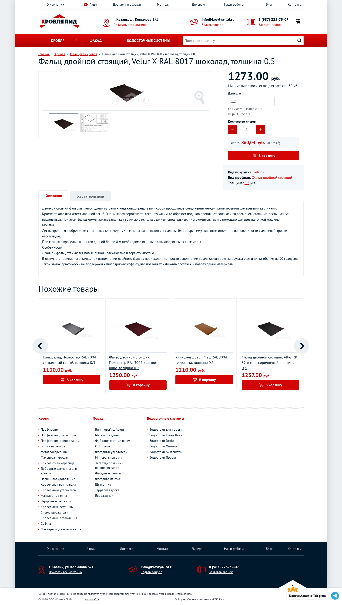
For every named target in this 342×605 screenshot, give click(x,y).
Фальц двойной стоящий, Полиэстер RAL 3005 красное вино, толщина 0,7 (133, 362)
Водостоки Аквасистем (165, 452)
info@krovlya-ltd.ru (218, 19)
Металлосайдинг (107, 435)
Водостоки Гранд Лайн (165, 435)
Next (301, 346)
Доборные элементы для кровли (59, 470)
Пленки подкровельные (58, 479)
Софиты (46, 523)
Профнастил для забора (58, 435)
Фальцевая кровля (54, 457)
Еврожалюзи (104, 495)
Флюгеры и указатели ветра (61, 529)
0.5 (247, 182)
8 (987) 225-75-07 (273, 19)
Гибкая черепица (53, 446)
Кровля (57, 40)
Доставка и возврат (127, 4)
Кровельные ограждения (59, 518)
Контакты (295, 4)
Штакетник (103, 484)
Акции (94, 4)
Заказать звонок (270, 25)
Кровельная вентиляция (58, 484)
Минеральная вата (108, 457)
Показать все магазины (130, 25)
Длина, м (234, 93)
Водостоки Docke (161, 441)
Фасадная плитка (107, 479)
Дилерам (198, 4)
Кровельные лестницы (57, 507)
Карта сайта (92, 599)
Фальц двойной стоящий (272, 177)
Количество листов (242, 121)
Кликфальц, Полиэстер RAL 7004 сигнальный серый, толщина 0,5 (69, 360)
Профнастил (50, 429)
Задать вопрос (212, 25)
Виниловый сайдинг (109, 429)
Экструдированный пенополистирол (109, 465)
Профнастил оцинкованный (61, 441)
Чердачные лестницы (56, 501)
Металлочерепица (54, 452)
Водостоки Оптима (163, 446)
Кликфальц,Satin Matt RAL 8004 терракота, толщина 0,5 (201, 360)
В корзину (266, 155)
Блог (269, 4)
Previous (40, 346)
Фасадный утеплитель (111, 452)
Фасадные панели (108, 473)
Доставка (126, 549)
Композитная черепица (57, 463)
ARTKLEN (216, 599)
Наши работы (234, 4)
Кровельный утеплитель (58, 490)
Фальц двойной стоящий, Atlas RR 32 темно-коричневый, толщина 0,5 (269, 362)
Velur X (259, 172)
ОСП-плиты (103, 446)
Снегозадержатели (54, 512)
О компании (55, 4)
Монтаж (162, 4)
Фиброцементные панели (113, 441)
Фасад (96, 40)
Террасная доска (107, 490)
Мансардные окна (54, 495)
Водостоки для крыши (165, 429)
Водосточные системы (148, 40)
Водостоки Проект (162, 457)
